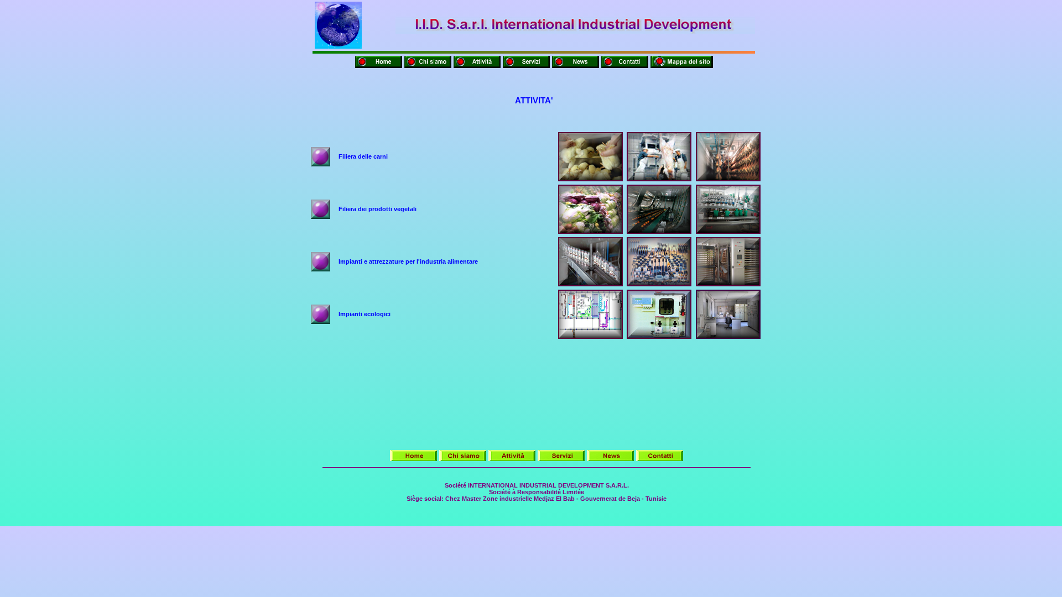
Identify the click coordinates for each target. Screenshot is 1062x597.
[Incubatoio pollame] (590, 179)
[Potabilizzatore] (659, 336)
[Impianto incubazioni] (728, 284)
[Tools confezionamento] (659, 284)
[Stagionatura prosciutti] (728, 179)
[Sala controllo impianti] (728, 336)
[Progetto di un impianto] (590, 336)
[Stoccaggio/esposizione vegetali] (590, 231)
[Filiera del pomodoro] (728, 231)
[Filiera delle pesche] (659, 231)
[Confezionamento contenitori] (590, 284)
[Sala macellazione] (659, 179)
